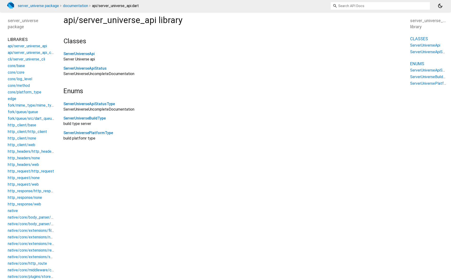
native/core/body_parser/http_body (38, 217)
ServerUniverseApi (79, 54)
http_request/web (23, 184)
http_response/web (24, 204)
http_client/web (21, 145)
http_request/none (24, 178)
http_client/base (22, 125)
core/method (19, 85)
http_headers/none (24, 158)
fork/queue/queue (23, 112)
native (13, 210)
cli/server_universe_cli (26, 59)
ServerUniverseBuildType (84, 118)
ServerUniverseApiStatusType (89, 104)
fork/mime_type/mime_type (31, 105)
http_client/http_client (27, 131)
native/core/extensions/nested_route (39, 237)
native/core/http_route (27, 263)
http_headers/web (23, 164)
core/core (16, 72)
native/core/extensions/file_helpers (38, 230)
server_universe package (38, 6)
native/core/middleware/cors (32, 270)
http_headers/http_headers (31, 151)
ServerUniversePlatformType (88, 133)
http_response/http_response (33, 191)
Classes (419, 38)
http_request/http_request (31, 171)
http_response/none (25, 197)
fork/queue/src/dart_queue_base (36, 118)
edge (12, 98)
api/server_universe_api (27, 46)
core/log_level (20, 79)
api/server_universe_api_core (32, 52)
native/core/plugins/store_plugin (35, 276)
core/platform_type (24, 92)
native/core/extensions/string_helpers (40, 257)
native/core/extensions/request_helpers (42, 243)
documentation (75, 6)
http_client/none (22, 138)
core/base (16, 66)
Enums (417, 63)
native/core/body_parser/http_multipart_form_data (51, 224)
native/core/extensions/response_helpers (43, 250)
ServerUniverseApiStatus (85, 68)
